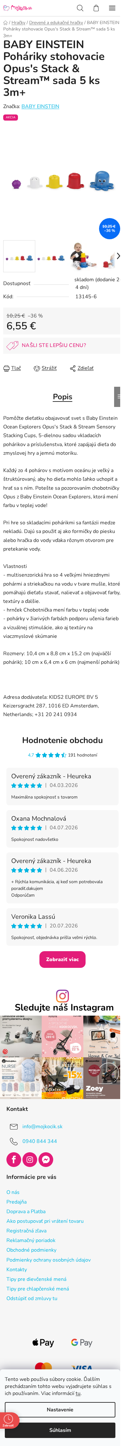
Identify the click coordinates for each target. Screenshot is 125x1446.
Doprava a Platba (26, 1211)
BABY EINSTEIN (40, 106)
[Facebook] (13, 1159)
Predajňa (16, 1201)
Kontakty (16, 1269)
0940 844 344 (39, 1141)
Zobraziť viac (62, 959)
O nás (13, 1192)
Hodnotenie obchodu (62, 740)
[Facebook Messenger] (45, 1159)
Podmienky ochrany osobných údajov (48, 1260)
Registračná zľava (26, 1230)
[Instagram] (29, 1159)
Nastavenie (60, 1409)
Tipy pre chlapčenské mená (37, 1288)
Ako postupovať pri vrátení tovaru (45, 1221)
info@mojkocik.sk (42, 1126)
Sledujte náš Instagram (64, 1007)
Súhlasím (60, 1430)
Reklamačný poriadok (30, 1240)
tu (78, 1393)
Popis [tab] (62, 397)
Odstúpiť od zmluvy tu (31, 1298)
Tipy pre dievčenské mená (36, 1279)
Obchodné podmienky (31, 1250)
